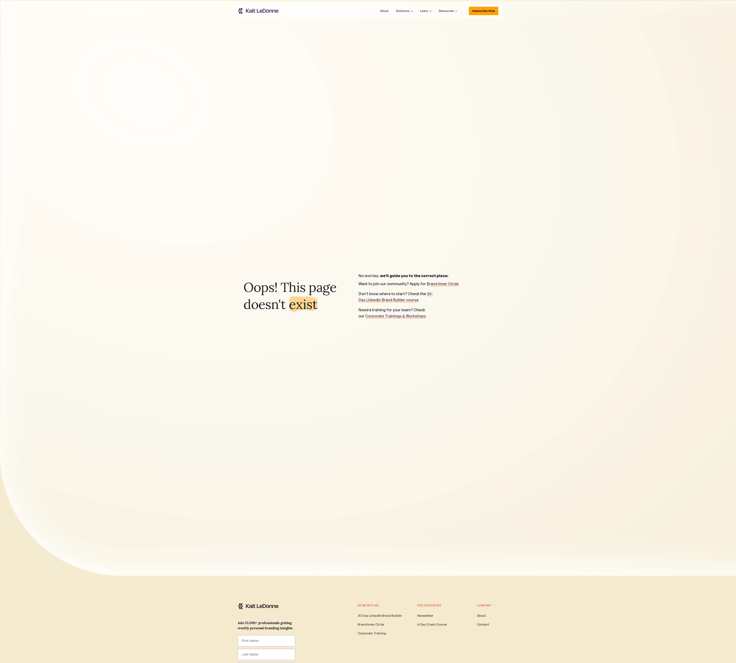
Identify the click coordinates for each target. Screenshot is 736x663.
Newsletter (425, 616)
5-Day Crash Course (432, 624)
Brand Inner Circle (443, 283)
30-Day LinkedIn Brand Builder (380, 616)
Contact (483, 624)
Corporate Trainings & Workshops (395, 316)
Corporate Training (372, 633)
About (481, 616)
